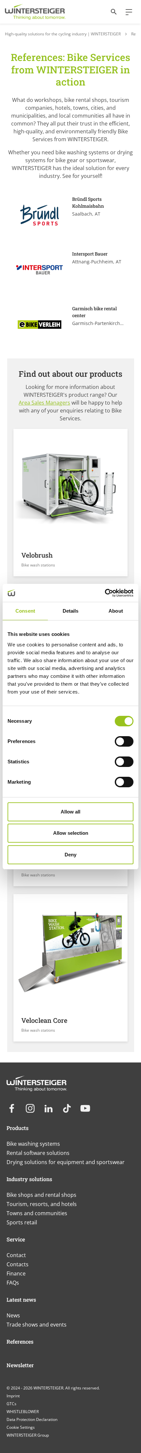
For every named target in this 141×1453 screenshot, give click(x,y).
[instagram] (30, 1108)
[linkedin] (48, 1108)
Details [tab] (71, 611)
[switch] (124, 741)
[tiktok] (67, 1108)
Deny (70, 854)
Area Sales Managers (44, 402)
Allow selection (70, 833)
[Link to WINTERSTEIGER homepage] (35, 12)
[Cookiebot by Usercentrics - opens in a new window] (104, 593)
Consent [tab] (25, 611)
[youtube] (85, 1108)
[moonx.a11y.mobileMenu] (126, 11)
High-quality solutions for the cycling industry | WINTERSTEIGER (63, 34)
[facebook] (12, 1108)
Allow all (70, 811)
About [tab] (116, 611)
